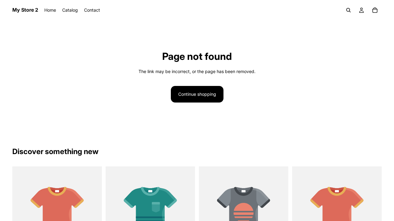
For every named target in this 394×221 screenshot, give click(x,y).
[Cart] (375, 10)
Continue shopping (197, 94)
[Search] (348, 10)
